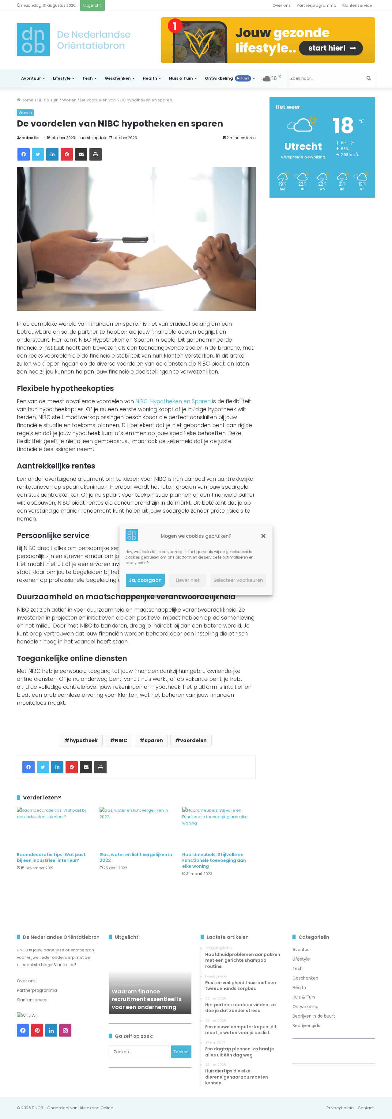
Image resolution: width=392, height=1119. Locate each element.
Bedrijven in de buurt (313, 1016)
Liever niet (188, 580)
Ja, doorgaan (145, 580)
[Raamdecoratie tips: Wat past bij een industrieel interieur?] (53, 827)
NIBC (121, 740)
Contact (366, 1108)
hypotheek (84, 740)
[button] (263, 536)
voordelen (193, 740)
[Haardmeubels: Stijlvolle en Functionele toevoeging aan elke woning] (219, 827)
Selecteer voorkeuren (238, 580)
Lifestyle (61, 78)
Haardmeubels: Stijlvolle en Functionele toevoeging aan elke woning (214, 860)
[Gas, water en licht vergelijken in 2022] (136, 827)
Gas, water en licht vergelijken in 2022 (136, 857)
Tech (87, 78)
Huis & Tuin (181, 78)
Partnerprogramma (316, 5)
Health (150, 78)
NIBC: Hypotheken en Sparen (173, 401)
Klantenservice (357, 5)
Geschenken (118, 78)
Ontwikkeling (227, 78)
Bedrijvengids (306, 1026)
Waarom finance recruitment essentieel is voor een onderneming (147, 999)
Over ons (282, 5)
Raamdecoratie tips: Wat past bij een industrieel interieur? (51, 857)
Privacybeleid (340, 1108)
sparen (154, 740)
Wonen (69, 100)
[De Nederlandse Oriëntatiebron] (73, 39)
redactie (30, 137)
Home (27, 100)
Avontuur (31, 78)
